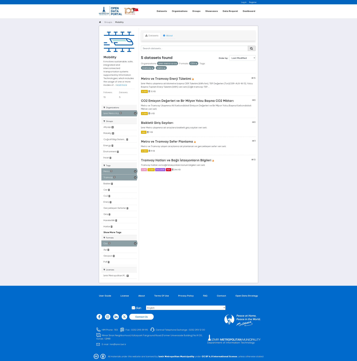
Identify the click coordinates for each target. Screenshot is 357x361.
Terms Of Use (161, 295)
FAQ (205, 295)
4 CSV (144, 151)
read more (121, 84)
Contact (221, 295)
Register (253, 2)
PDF (168, 169)
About (169, 35)
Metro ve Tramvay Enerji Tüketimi (166, 78)
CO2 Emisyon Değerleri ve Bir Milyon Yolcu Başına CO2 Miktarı (187, 100)
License (124, 295)
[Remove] (176, 64)
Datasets (162, 10)
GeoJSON (160, 169)
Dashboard (249, 10)
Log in (243, 2)
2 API (144, 169)
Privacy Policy (186, 295)
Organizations (179, 10)
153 (116, 329)
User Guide (105, 295)
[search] (252, 48)
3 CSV (144, 91)
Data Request (230, 10)
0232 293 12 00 (197, 329)
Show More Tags (112, 232)
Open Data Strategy (246, 295)
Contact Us (141, 316)
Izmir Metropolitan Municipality (176, 356)
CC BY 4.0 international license (219, 356)
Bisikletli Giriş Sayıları (157, 123)
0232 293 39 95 (139, 329)
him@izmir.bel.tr (118, 344)
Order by (223, 58)
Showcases (211, 10)
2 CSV (144, 113)
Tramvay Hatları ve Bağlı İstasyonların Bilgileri (176, 160)
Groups (196, 10)
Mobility (119, 22)
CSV (143, 132)
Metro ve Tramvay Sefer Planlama (167, 141)
